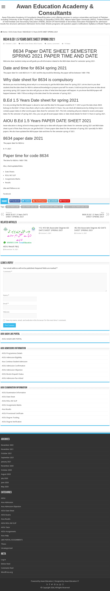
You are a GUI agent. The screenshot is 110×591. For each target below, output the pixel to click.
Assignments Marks (12, 179)
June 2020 (5, 482)
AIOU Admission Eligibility (12, 357)
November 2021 (7, 449)
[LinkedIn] (57, 584)
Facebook (7, 194)
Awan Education (47, 581)
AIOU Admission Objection (12, 370)
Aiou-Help (5, 536)
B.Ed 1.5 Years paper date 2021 (77, 207)
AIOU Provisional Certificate (12, 413)
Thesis (3, 544)
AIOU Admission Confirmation (13, 366)
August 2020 (6, 474)
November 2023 (7, 445)
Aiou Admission (7, 502)
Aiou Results (6, 409)
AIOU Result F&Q (11, 246)
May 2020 (4, 487)
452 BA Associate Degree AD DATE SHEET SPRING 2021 (90, 229)
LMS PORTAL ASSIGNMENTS (12, 540)
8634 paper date (13, 207)
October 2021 (6, 453)
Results (8, 183)
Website (6, 312)
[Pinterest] (55, 584)
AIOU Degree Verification (11, 422)
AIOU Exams (38, 44)
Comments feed (7, 568)
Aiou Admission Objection (11, 507)
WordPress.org (7, 572)
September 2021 (7, 458)
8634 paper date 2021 (30, 207)
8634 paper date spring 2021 (51, 207)
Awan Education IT (72, 581)
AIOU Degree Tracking (10, 418)
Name (6, 295)
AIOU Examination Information (14, 393)
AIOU (3, 498)
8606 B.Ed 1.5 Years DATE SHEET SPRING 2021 (93, 215)
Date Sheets (9, 172)
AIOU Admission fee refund (12, 378)
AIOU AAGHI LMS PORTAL (12, 339)
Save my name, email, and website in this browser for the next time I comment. (36, 320)
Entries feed (5, 564)
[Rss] (47, 584)
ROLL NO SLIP (10, 175)
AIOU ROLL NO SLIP (9, 401)
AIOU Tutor (5, 527)
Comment (7, 272)
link (65, 111)
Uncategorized (6, 548)
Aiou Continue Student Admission (14, 362)
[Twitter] (52, 584)
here (96, 108)
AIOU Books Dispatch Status (13, 374)
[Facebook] (49, 584)
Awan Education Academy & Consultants (55, 9)
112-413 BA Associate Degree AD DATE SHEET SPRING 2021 (54, 229)
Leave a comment (53, 44)
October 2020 (6, 470)
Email (6, 304)
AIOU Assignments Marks (11, 405)
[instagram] (63, 584)
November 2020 (7, 466)
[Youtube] (60, 584)
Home (4, 32)
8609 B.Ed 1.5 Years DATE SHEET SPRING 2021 (17, 215)
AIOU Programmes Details (12, 353)
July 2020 (4, 478)
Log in (3, 560)
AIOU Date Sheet (15, 32)
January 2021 (6, 462)
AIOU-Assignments (8, 531)
